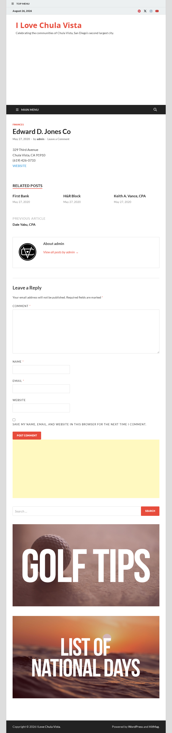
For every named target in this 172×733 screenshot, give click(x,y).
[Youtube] (156, 11)
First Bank (21, 196)
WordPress (135, 726)
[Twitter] (145, 11)
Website (19, 400)
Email (18, 380)
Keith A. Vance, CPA (130, 196)
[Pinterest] (139, 11)
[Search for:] (86, 511)
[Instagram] (151, 11)
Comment (22, 306)
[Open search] (155, 110)
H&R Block (72, 196)
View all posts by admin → (61, 252)
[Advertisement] (86, 73)
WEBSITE (19, 166)
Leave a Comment (58, 139)
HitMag (154, 726)
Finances (18, 124)
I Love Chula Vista (49, 25)
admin (40, 139)
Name (18, 361)
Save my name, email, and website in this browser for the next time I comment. (79, 424)
